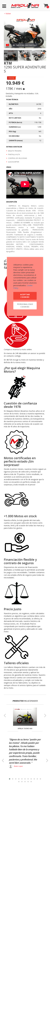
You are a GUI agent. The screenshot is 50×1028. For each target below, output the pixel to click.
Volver (7, 13)
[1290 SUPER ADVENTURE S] (11, 55)
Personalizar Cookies (25, 305)
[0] (46, 5)
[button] (9, 779)
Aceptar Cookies (25, 295)
